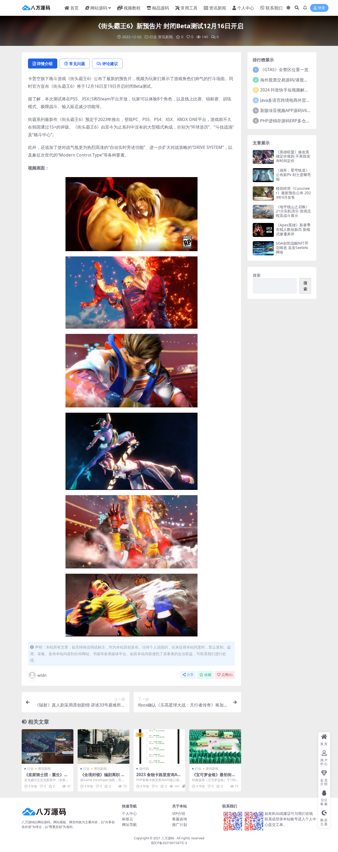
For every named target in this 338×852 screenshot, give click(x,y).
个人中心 (245, 8)
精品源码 (160, 8)
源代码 (144, 768)
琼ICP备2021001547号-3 (169, 843)
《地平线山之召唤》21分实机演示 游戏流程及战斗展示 (293, 211)
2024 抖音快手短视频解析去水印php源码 (299, 90)
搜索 (257, 275)
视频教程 (132, 8)
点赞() (227, 675)
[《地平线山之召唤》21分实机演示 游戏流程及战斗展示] (263, 212)
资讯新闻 (217, 8)
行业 (153, 36)
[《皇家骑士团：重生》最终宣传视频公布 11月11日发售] (47, 746)
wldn (41, 675)
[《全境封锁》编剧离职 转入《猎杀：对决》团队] (103, 746)
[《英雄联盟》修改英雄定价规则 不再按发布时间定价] (263, 157)
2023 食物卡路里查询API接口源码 (158, 777)
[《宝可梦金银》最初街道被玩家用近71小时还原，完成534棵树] (215, 746)
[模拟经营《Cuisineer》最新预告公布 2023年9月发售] (263, 193)
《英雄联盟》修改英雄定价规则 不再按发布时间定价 (293, 156)
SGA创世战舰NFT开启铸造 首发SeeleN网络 (292, 248)
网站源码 (98, 8)
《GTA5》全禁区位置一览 (284, 69)
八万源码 (167, 838)
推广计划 (179, 824)
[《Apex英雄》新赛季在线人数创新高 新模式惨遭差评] (263, 230)
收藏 (207, 675)
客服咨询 (179, 818)
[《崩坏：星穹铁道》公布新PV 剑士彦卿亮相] (263, 175)
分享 (190, 675)
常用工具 (189, 8)
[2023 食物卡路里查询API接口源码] (159, 746)
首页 (74, 8)
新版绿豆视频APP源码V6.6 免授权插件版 (298, 110)
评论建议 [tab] (110, 63)
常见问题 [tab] (77, 63)
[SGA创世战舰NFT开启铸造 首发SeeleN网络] (263, 248)
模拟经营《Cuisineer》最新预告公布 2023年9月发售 (293, 193)
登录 (321, 8)
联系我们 (274, 8)
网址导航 (129, 824)
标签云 (127, 818)
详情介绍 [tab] (45, 63)
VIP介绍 (178, 813)
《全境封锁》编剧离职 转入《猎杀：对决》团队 (102, 777)
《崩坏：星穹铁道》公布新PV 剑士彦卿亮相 (293, 175)
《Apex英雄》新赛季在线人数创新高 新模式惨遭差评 (293, 229)
